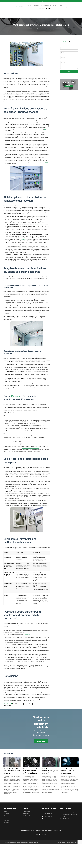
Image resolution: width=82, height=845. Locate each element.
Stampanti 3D (23, 239)
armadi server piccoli (40, 224)
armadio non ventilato (30, 144)
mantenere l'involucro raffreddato (30, 448)
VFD (45, 129)
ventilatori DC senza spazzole (21, 646)
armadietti (43, 218)
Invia (69, 71)
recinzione (27, 634)
